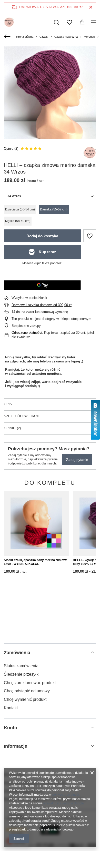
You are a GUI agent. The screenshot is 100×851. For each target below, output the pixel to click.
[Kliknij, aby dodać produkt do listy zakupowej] (89, 235)
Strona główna (24, 36)
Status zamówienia (21, 666)
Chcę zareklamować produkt (30, 683)
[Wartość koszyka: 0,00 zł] (82, 22)
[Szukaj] (56, 22)
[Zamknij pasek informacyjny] (90, 7)
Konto (10, 727)
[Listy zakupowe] (69, 22)
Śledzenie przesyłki (21, 674)
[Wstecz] (8, 37)
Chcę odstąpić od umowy (27, 691)
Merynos (89, 36)
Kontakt (11, 708)
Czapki (43, 36)
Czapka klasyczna (66, 36)
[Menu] (94, 22)
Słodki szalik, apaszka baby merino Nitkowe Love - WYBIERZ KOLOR (35, 562)
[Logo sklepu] (9, 22)
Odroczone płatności (27, 333)
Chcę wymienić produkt (25, 699)
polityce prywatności (66, 794)
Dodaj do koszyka (42, 236)
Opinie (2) (11, 148)
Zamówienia (17, 652)
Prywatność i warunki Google (63, 803)
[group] (50, 92)
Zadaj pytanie (77, 460)
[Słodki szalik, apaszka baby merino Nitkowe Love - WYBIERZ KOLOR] (36, 523)
